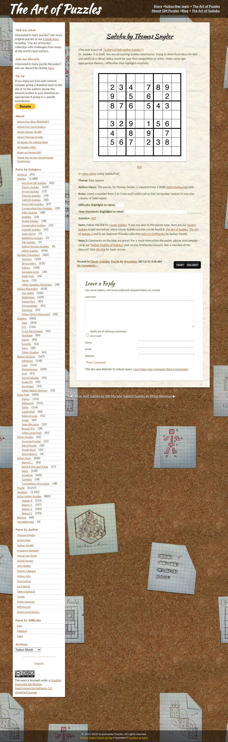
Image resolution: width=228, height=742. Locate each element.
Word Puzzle (29, 445)
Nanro (25, 339)
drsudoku (130, 261)
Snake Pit (27, 382)
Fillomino (27, 361)
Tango (25, 280)
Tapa (24, 322)
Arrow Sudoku (30, 191)
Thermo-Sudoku (31, 195)
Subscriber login (177, 6)
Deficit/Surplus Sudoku (35, 246)
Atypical (22, 174)
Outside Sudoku (31, 229)
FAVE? (180, 265)
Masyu (26, 399)
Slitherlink (28, 403)
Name (88, 342)
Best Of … (27, 462)
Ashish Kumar (25, 560)
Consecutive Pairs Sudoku (37, 208)
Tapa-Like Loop (30, 424)
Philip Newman (26, 601)
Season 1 (27, 513)
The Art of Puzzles (54, 9)
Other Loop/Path (32, 433)
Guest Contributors (28, 612)
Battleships (28, 297)
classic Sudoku (118, 225)
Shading (21, 318)
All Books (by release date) (32, 142)
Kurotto (26, 344)
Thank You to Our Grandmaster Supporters (35, 159)
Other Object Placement (36, 314)
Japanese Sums (30, 272)
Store (158, 6)
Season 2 (27, 509)
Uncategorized (25, 521)
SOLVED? (192, 265)
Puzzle (20, 488)
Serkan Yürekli (25, 545)
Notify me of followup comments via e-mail (108, 333)
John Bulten (24, 566)
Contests (27, 479)
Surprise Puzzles (31, 441)
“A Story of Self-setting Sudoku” (122, 50)
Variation (22, 492)
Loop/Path (23, 394)
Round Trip (28, 428)
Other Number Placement (37, 284)
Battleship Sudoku (32, 238)
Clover (21, 596)
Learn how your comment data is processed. (160, 369)
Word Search (29, 454)
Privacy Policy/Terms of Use (96, 737)
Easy (19, 626)
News (25, 471)
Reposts (21, 517)
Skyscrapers (29, 263)
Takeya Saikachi (26, 591)
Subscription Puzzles (29, 496)
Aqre (25, 348)
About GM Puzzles (165, 11)
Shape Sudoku (30, 221)
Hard (20, 636)
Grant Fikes (23, 540)
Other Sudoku (30, 250)
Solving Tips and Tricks (35, 466)
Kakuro (26, 267)
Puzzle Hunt (29, 449)
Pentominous (29, 369)
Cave (24, 365)
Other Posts (24, 458)
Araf (24, 373)
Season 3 (27, 505)
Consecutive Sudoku (34, 225)
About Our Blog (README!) (33, 121)
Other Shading (30, 352)
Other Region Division (34, 390)
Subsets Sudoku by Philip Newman (147, 396)
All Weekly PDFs (26, 147)
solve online (89, 174)
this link (100, 249)
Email (88, 349)
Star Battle (28, 293)
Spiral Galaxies (30, 377)
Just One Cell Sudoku (34, 183)
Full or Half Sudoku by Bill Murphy (97, 396)
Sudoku (21, 178)
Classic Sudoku (30, 187)
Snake (25, 420)
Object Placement (27, 289)
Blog (185, 11)
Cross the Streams (32, 331)
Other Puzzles (25, 437)
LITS (24, 327)
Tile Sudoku (28, 242)
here (51, 68)
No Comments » (87, 265)
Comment (90, 297)
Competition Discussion (35, 483)
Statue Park (28, 301)
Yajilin (25, 407)
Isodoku (26, 217)
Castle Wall (28, 411)
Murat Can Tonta (27, 555)
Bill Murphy (24, 607)
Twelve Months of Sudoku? (106, 245)
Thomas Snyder (26, 535)
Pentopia (27, 310)
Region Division (26, 356)
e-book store (51, 39)
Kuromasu (28, 386)
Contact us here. (138, 737)
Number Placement (28, 255)
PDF (139, 167)
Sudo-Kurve (29, 233)
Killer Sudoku (29, 212)
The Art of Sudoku (206, 11)
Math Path (28, 276)
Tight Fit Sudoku (31, 200)
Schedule (27, 475)
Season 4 (27, 500)
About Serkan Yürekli (29, 132)
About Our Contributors (31, 126)
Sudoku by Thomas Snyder (139, 36)
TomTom (27, 259)
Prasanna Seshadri (28, 550)
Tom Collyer (24, 581)
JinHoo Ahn (24, 576)
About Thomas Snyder (30, 137)
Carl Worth (23, 586)
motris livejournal (176, 187)
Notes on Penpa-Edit (29, 152)
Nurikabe (27, 335)
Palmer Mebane (26, 571)
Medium (22, 631)
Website (89, 356)
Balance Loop (29, 416)
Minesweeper (30, 305)
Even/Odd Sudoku (32, 204)
